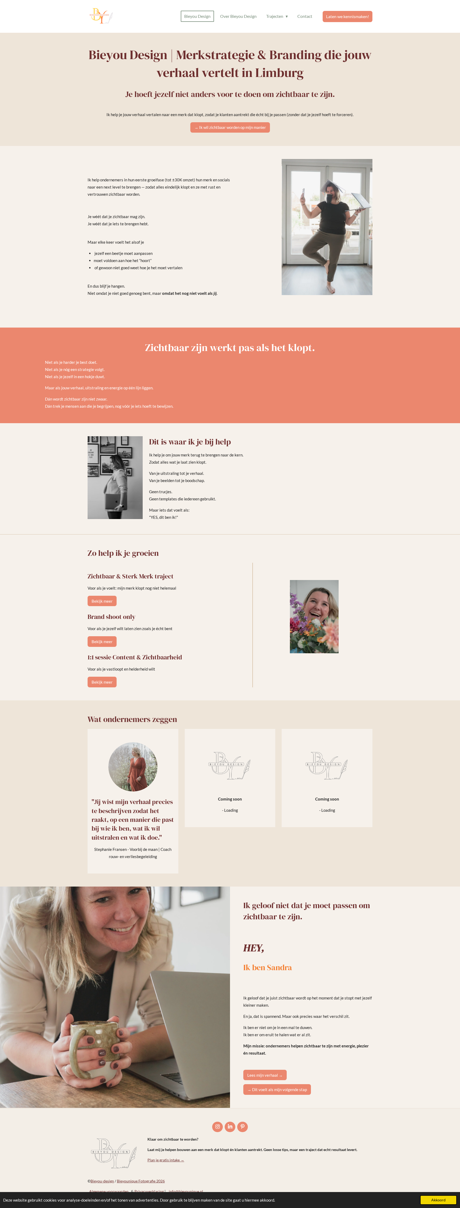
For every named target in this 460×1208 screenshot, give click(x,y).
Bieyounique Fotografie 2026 (141, 1181)
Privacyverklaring (149, 1191)
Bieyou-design (102, 1181)
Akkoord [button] (438, 1200)
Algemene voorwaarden (109, 1191)
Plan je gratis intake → (165, 1160)
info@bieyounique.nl (186, 1191)
